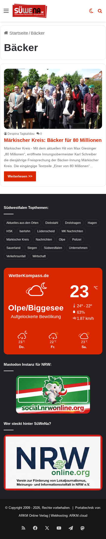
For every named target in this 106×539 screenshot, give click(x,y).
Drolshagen (73, 223)
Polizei (76, 239)
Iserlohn (24, 231)
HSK (9, 231)
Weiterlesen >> (20, 176)
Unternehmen (78, 248)
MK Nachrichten (72, 231)
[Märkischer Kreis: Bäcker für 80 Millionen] (53, 99)
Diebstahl (51, 223)
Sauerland (13, 248)
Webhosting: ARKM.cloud (69, 515)
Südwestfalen (53, 248)
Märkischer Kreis (17, 239)
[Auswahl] (6, 12)
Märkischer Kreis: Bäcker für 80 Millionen (53, 140)
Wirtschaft (39, 256)
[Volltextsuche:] (99, 12)
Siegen (32, 248)
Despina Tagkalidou (21, 133)
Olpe (62, 239)
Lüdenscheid (46, 231)
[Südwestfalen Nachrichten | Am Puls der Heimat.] (29, 10)
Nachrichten (44, 239)
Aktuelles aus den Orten (22, 223)
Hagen (92, 223)
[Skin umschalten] (91, 12)
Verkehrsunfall (16, 256)
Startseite (18, 33)
